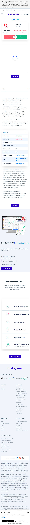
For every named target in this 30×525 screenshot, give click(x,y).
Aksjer (2, 429)
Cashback (18, 411)
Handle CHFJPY (15, 356)
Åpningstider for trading (21, 391)
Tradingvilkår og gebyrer (21, 393)
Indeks (2, 421)
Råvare (2, 425)
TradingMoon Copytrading (22, 430)
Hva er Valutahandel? (21, 399)
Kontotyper (18, 388)
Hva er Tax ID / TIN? (5, 446)
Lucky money (19, 413)
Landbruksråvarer (5, 423)
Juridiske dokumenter (6, 449)
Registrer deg (6, 268)
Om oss (3, 388)
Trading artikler (19, 404)
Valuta (2, 430)
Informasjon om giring (21, 395)
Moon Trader (19, 423)
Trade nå (15, 205)
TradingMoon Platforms (21, 421)
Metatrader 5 (19, 429)
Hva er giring (19, 400)
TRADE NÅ (15, 76)
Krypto (2, 427)
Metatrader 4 (19, 427)
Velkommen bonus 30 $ (21, 406)
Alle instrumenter (20, 389)
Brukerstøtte (18, 10)
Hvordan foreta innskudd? (7, 438)
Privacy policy (4, 451)
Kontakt (3, 389)
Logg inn (26, 14)
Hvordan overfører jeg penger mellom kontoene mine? (7, 442)
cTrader (18, 425)
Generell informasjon (6, 448)
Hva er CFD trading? (20, 397)
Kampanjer (18, 402)
